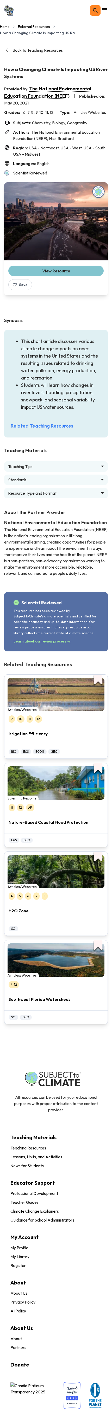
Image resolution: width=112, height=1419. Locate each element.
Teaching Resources (28, 1148)
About (16, 1338)
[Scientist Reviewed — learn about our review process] (98, 191)
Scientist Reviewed (30, 173)
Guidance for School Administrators (42, 1220)
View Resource (56, 270)
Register (18, 1265)
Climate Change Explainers (34, 1211)
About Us (18, 1293)
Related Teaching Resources (42, 426)
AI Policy (18, 1310)
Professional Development (34, 1193)
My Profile (19, 1247)
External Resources (34, 26)
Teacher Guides (24, 1202)
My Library (19, 1256)
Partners (18, 1347)
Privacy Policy (22, 1302)
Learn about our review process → (42, 641)
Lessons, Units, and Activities (36, 1156)
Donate (19, 1364)
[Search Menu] (95, 10)
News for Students (27, 1165)
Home (5, 26)
